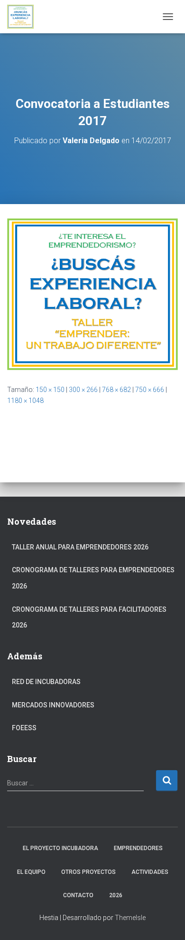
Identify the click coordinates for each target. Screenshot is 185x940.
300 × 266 (83, 389)
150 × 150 (50, 389)
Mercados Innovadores (53, 705)
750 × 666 (149, 389)
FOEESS (24, 728)
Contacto (78, 895)
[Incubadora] (24, 17)
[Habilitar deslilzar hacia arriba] (166, 921)
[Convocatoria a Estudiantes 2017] (92, 293)
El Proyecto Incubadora (60, 848)
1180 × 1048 (25, 400)
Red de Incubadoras (46, 681)
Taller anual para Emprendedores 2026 (80, 547)
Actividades (149, 872)
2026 (115, 895)
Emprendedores (138, 848)
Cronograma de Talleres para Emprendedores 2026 (93, 578)
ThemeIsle (130, 917)
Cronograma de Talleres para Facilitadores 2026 (89, 617)
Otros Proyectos (88, 872)
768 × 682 (116, 389)
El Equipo (31, 872)
